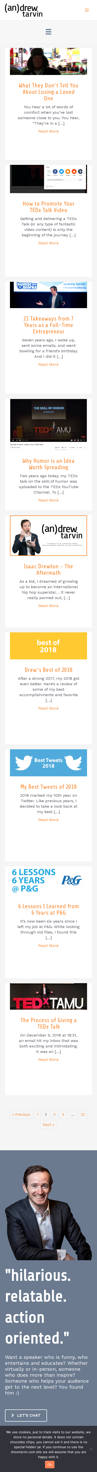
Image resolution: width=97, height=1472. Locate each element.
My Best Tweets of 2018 (48, 786)
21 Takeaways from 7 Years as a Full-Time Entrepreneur (48, 325)
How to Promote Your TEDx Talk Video (48, 207)
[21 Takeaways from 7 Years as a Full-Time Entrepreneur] (48, 294)
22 (83, 1114)
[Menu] (48, 32)
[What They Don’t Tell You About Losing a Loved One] (48, 61)
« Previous (21, 1114)
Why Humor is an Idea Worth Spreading (48, 464)
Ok (50, 1465)
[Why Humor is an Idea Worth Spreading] (48, 424)
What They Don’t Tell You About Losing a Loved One (48, 92)
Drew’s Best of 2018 (48, 670)
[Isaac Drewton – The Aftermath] (48, 535)
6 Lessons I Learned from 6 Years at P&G (48, 909)
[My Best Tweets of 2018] (48, 762)
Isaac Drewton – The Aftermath (48, 569)
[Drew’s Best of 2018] (48, 645)
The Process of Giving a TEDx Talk (48, 1023)
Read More (48, 131)
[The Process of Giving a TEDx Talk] (48, 996)
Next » (48, 1124)
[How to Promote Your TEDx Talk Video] (48, 178)
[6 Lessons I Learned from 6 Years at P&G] (48, 880)
